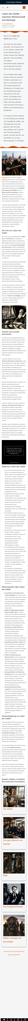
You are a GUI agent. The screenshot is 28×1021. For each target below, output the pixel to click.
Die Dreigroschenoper (13, 907)
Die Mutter (8, 809)
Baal (5, 875)
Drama (20, 207)
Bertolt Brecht (5, 177)
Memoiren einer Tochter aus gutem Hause (14, 951)
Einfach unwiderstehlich (14, 954)
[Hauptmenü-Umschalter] (24, 7)
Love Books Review (14, 2)
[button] (3, 7)
